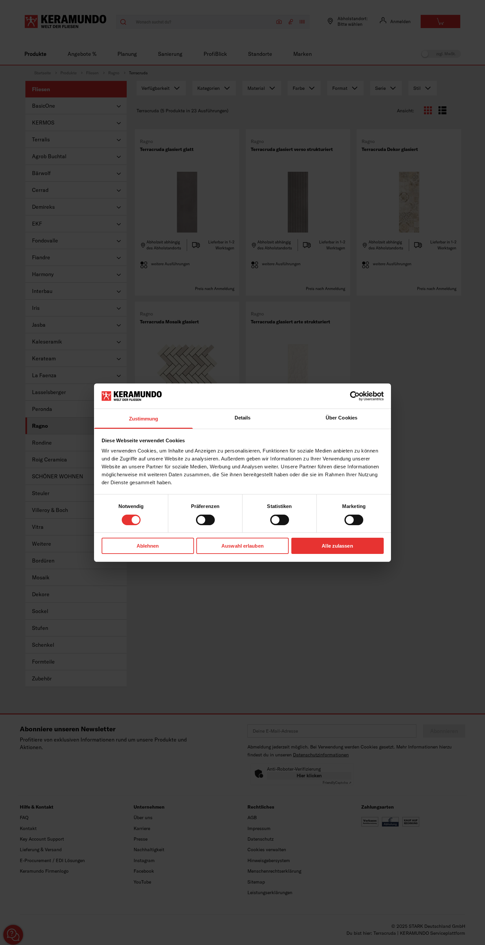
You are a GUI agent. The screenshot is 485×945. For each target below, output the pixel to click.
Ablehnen (148, 546)
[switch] (205, 520)
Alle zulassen (337, 546)
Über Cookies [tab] (341, 417)
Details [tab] (243, 417)
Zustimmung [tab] (143, 418)
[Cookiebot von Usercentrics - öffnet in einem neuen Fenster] (355, 396)
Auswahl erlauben (242, 546)
